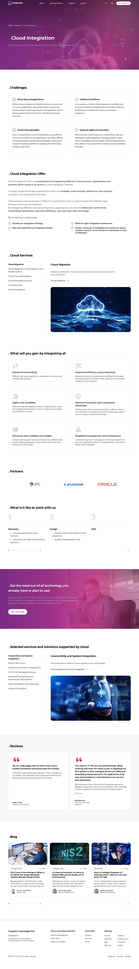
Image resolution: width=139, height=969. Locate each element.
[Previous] (122, 550)
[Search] (106, 3)
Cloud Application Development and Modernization (25, 270)
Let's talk (19, 612)
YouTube (128, 956)
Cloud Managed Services (20, 281)
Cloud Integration (16, 290)
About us (88, 935)
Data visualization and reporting (23, 684)
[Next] (128, 550)
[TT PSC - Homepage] (15, 3)
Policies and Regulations (59, 935)
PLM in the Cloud (16, 663)
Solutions (121, 935)
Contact (120, 945)
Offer (41, 3)
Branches (88, 938)
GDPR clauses (55, 938)
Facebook (111, 956)
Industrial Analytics (17, 688)
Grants (87, 942)
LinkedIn (120, 956)
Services (107, 935)
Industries (108, 939)
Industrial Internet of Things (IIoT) (24, 668)
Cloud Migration (16, 264)
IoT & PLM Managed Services (22, 672)
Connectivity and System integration (20, 657)
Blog (106, 942)
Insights (71, 3)
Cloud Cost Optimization (19, 276)
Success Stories (56, 3)
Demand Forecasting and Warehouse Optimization (20, 678)
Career (82, 3)
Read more (79, 793)
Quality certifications (58, 942)
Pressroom (122, 942)
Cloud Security (15, 285)
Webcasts (107, 945)
